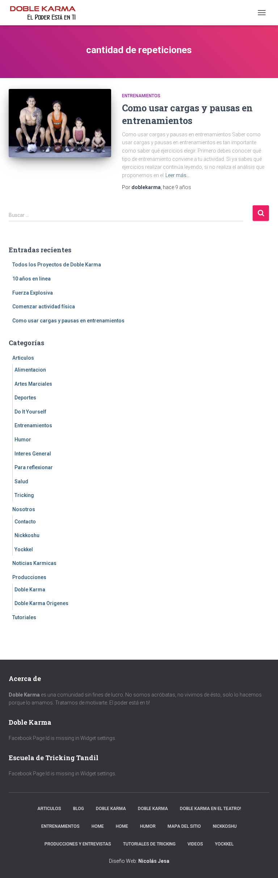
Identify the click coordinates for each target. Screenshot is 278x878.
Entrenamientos (141, 95)
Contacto (25, 521)
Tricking (24, 495)
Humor (22, 439)
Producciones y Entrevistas (78, 844)
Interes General (32, 454)
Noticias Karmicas (34, 563)
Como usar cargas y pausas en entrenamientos (68, 321)
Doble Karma (29, 589)
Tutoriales (24, 617)
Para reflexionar (33, 467)
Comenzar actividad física (43, 306)
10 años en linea (31, 279)
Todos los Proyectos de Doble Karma (56, 264)
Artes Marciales (33, 384)
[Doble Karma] (45, 13)
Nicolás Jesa (153, 861)
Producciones (29, 577)
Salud (21, 481)
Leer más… (177, 175)
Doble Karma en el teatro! (210, 808)
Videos (195, 844)
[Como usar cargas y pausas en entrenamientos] (60, 123)
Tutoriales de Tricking (149, 844)
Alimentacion (30, 370)
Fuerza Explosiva (32, 293)
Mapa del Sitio (184, 826)
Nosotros (23, 509)
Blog (78, 808)
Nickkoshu (26, 535)
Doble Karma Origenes (41, 603)
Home (98, 826)
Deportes (25, 398)
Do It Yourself (30, 412)
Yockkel (23, 549)
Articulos (23, 358)
